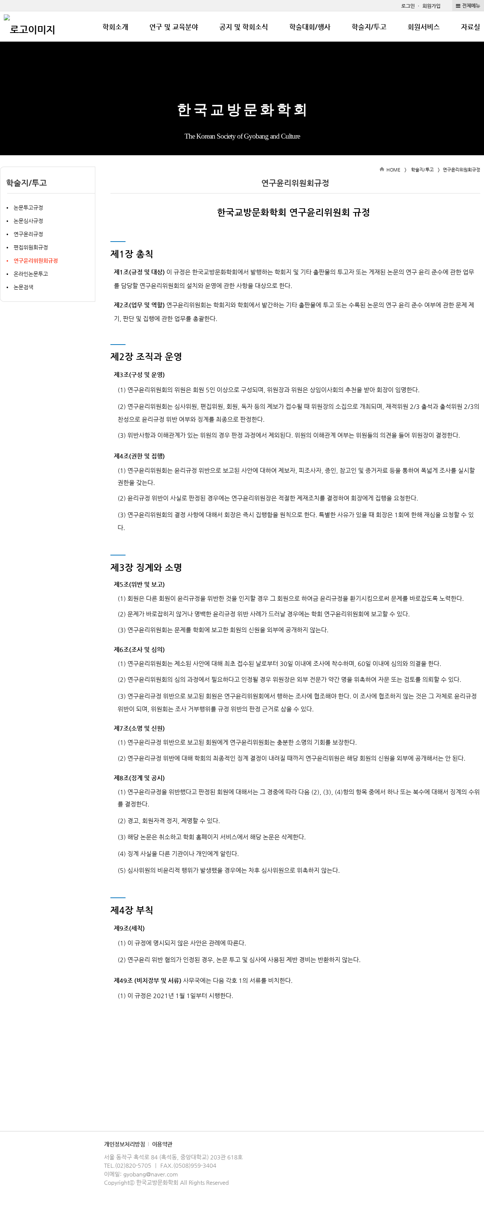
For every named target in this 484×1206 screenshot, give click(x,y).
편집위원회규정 (31, 247)
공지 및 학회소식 (243, 27)
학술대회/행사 (309, 27)
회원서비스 (424, 27)
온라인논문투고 (31, 274)
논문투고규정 (28, 207)
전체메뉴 (471, 5)
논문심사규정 (28, 221)
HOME (393, 169)
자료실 (470, 27)
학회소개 (115, 27)
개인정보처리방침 (124, 1144)
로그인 (408, 6)
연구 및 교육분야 (173, 27)
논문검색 (23, 287)
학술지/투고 (369, 27)
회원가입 (431, 6)
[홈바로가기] (29, 26)
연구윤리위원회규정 (36, 260)
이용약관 (162, 1144)
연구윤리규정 (28, 234)
